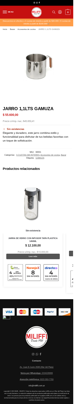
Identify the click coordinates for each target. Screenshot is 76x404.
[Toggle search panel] (54, 12)
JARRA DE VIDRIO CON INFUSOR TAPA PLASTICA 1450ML (33, 239)
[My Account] (60, 12)
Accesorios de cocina (27, 29)
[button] (67, 12)
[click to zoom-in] (36, 68)
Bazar (12, 29)
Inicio (5, 29)
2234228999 (36, 373)
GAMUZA (40, 158)
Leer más (33, 256)
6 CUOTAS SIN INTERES (27, 155)
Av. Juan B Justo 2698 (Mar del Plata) (36, 367)
